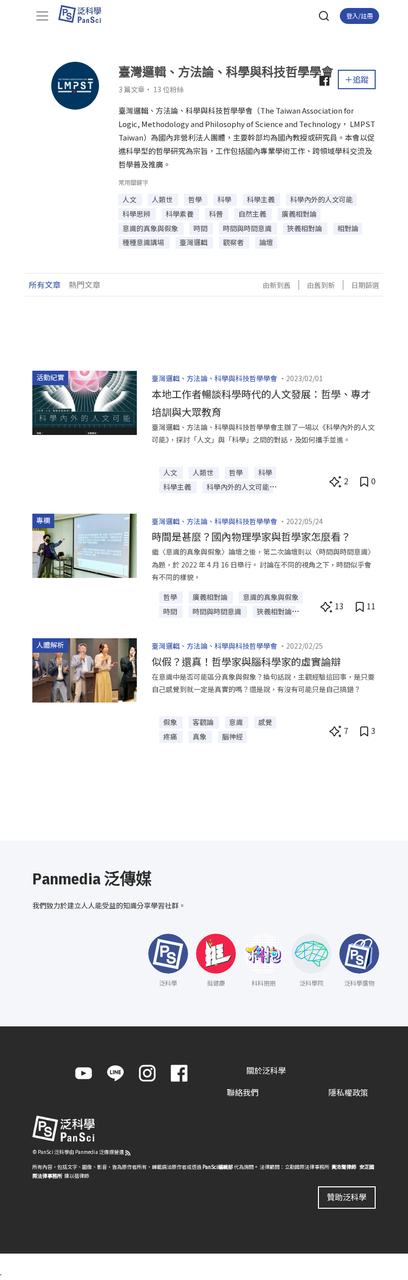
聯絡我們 (243, 1092)
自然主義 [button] (253, 214)
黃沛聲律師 (343, 1166)
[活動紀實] (84, 402)
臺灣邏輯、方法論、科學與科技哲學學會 (214, 378)
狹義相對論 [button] (305, 228)
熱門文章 (85, 284)
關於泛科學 (266, 1070)
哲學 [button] (196, 199)
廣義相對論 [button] (299, 214)
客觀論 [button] (204, 722)
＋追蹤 (357, 79)
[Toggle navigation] (42, 15)
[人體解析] (84, 669)
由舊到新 (321, 285)
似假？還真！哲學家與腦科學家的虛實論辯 (246, 661)
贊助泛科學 (347, 1197)
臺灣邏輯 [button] (194, 242)
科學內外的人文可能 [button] (321, 199)
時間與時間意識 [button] (248, 228)
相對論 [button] (347, 228)
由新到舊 (277, 285)
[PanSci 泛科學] (84, 14)
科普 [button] (216, 214)
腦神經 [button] (232, 736)
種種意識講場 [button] (144, 242)
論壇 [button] (266, 242)
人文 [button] (130, 199)
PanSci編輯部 (218, 1166)
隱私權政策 (348, 1092)
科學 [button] (225, 199)
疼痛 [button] (171, 736)
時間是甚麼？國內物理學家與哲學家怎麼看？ (251, 536)
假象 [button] (171, 722)
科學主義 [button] (261, 199)
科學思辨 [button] (137, 214)
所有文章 (45, 284)
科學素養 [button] (180, 214)
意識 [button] (236, 722)
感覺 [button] (265, 722)
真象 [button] (200, 736)
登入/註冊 (359, 15)
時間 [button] (201, 228)
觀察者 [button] (234, 242)
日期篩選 (365, 285)
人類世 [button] (163, 199)
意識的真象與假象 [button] (151, 228)
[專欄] (84, 545)
